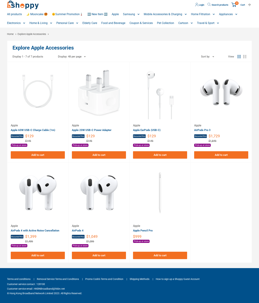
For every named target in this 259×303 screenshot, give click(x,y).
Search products (220, 5)
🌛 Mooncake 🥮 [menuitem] (37, 14)
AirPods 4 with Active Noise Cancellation (35, 230)
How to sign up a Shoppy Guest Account (178, 279)
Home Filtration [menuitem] (201, 14)
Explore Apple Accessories (32, 34)
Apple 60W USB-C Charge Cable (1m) (33, 130)
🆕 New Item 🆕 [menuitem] (97, 14)
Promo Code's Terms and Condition (104, 279)
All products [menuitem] (14, 14)
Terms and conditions (18, 279)
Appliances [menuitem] (226, 14)
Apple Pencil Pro (143, 230)
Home (10, 34)
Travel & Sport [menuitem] (206, 23)
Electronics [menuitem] (14, 23)
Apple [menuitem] (115, 14)
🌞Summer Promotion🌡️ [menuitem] (67, 14)
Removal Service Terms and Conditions (58, 279)
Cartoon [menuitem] (183, 23)
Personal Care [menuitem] (65, 23)
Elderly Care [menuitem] (89, 23)
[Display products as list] (244, 56)
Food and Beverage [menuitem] (113, 23)
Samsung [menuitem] (129, 14)
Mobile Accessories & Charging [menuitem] (163, 14)
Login (201, 5)
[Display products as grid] (239, 56)
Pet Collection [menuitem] (165, 23)
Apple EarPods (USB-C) (147, 130)
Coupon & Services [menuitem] (141, 23)
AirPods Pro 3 (202, 130)
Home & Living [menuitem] (38, 23)
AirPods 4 (78, 230)
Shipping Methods (139, 279)
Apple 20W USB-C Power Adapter (91, 130)
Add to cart (37, 155)
